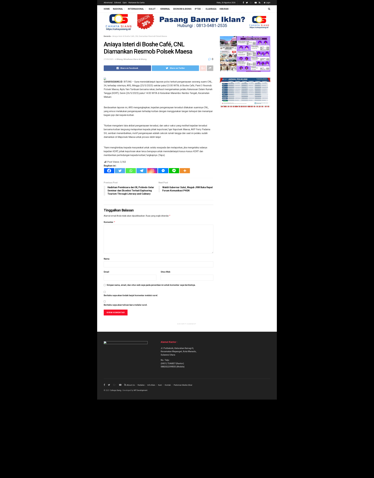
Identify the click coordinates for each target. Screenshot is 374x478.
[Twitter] (120, 170)
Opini (125, 3)
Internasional (136, 9)
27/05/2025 (108, 59)
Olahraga (211, 9)
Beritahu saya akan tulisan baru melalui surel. (125, 305)
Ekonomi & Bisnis (182, 9)
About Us (131, 385)
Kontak (168, 385)
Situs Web (165, 272)
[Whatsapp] (131, 170)
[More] (185, 170)
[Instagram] (152, 170)
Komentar (109, 222)
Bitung (120, 59)
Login (267, 3)
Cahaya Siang (115, 390)
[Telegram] (141, 170)
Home (107, 9)
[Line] (174, 170)
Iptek (198, 9)
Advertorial (108, 3)
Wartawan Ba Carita (136, 3)
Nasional (118, 9)
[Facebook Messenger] (163, 170)
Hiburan (224, 9)
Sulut (152, 9)
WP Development (140, 390)
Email (106, 272)
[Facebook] (109, 170)
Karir (160, 385)
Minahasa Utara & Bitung (135, 59)
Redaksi (141, 385)
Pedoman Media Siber (183, 385)
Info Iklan (151, 385)
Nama (106, 259)
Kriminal (165, 9)
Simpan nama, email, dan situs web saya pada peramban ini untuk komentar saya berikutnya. (151, 285)
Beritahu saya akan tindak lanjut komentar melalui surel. (131, 295)
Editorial (117, 3)
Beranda (107, 36)
